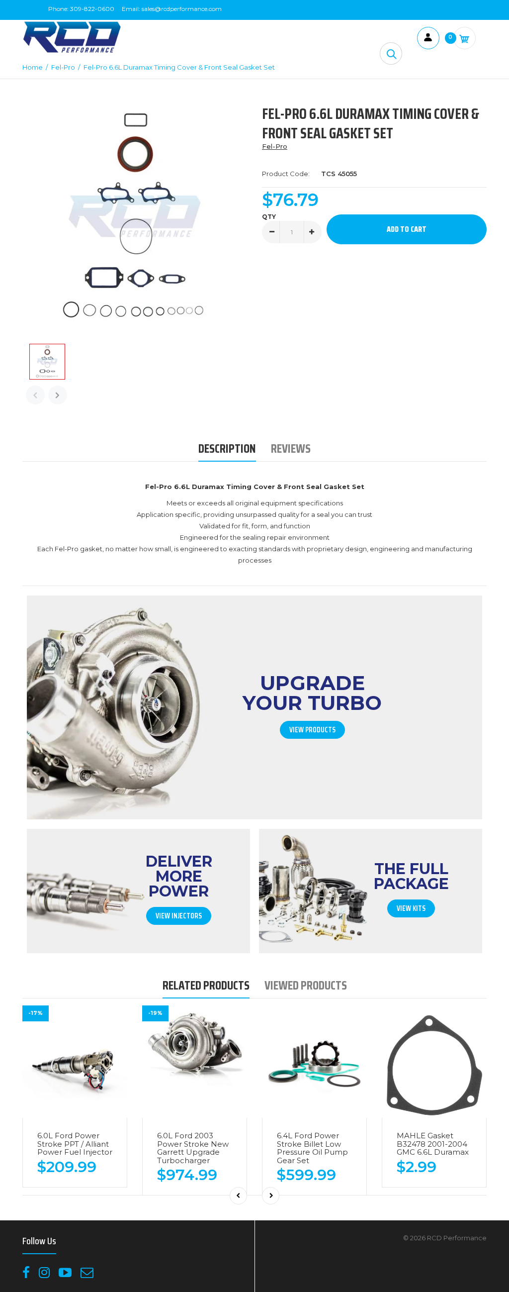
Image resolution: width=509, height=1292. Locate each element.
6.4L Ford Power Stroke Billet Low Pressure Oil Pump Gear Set (312, 1148)
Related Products (206, 985)
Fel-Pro (274, 146)
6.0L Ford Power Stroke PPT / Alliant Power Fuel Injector (74, 1144)
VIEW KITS (411, 908)
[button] (391, 53)
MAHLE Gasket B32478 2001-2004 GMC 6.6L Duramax (433, 1144)
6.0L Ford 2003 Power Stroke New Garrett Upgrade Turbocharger (193, 1148)
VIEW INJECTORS (179, 916)
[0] (464, 38)
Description (227, 448)
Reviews (291, 448)
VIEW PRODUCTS (312, 730)
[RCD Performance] (72, 52)
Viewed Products (305, 985)
